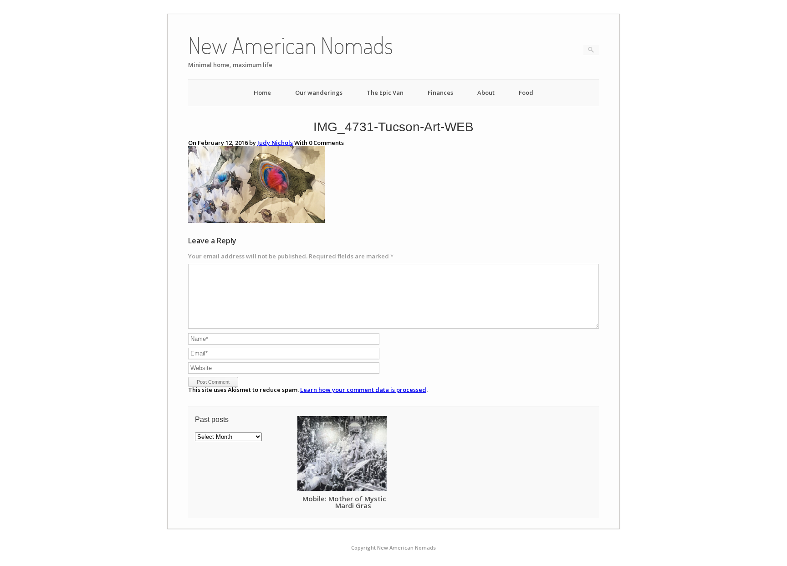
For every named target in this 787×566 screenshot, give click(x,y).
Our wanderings (318, 92)
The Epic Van (385, 92)
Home (262, 92)
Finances (440, 92)
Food (526, 92)
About (486, 92)
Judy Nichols (275, 143)
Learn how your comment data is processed (363, 390)
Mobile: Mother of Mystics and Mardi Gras (353, 502)
